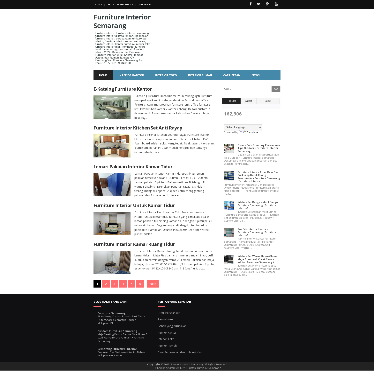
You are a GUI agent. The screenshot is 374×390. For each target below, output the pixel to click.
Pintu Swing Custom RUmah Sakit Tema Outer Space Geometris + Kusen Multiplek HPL (121, 320)
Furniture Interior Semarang (122, 21)
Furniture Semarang (112, 313)
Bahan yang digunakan (172, 326)
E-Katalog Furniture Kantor (123, 89)
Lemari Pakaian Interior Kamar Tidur (133, 167)
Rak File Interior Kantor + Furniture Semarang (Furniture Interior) (257, 232)
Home (98, 4)
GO (276, 88)
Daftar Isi (146, 4)
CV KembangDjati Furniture (169, 368)
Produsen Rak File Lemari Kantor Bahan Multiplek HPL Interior (121, 353)
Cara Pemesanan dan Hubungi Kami (180, 352)
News (256, 75)
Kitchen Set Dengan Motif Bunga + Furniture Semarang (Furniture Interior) (259, 205)
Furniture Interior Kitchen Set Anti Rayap (138, 128)
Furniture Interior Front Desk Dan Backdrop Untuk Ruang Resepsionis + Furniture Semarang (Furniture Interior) (259, 176)
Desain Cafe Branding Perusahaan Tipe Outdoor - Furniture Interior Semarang (259, 148)
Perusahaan (165, 319)
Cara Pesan (231, 75)
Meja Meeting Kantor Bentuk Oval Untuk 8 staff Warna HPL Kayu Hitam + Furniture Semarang (122, 337)
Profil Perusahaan (120, 4)
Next (153, 284)
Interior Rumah (167, 345)
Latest (248, 100)
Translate (252, 132)
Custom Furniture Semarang (117, 331)
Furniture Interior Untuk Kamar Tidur (134, 205)
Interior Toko (166, 339)
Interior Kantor (167, 332)
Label (268, 100)
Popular (231, 100)
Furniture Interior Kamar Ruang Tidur (134, 244)
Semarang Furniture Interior (117, 349)
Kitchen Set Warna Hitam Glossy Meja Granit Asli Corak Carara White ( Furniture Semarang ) (257, 259)
